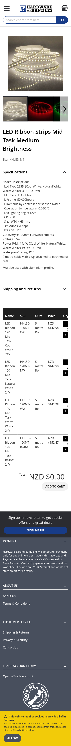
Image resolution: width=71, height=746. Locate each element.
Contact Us (10, 647)
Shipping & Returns (16, 632)
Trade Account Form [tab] (19, 666)
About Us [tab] (10, 586)
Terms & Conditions (16, 604)
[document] (35, 728)
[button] (40, 109)
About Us (9, 596)
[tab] (35, 172)
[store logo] (36, 8)
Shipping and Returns (22, 288)
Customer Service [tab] (17, 622)
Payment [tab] (9, 541)
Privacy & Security (15, 640)
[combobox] (29, 20)
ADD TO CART (55, 486)
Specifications (15, 172)
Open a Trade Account (18, 676)
